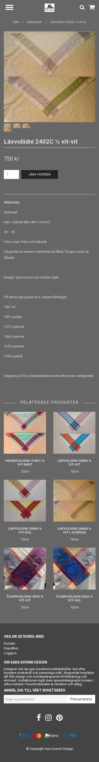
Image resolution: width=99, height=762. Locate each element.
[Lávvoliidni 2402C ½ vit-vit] (49, 76)
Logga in (10, 653)
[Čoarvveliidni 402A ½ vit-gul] (74, 569)
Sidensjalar (37, 22)
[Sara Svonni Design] (50, 7)
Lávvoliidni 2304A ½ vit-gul (25, 530)
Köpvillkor (11, 648)
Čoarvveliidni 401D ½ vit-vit (25, 598)
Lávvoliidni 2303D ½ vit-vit (74, 462)
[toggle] (12, 8)
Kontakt (9, 643)
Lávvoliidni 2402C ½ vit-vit (68, 22)
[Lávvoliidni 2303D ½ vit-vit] (74, 433)
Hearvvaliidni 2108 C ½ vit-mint (25, 462)
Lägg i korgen (40, 174)
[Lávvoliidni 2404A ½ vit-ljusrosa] (74, 501)
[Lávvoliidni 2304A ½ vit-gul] (25, 501)
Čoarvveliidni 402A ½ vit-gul (74, 598)
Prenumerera (81, 699)
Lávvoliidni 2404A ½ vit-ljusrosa (74, 530)
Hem (18, 22)
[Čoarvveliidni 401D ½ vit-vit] (25, 569)
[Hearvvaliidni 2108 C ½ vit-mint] (25, 433)
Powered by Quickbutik (50, 752)
